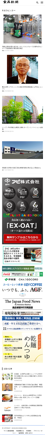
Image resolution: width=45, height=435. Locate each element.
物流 (3, 50)
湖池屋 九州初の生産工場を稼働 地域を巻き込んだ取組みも (21, 168)
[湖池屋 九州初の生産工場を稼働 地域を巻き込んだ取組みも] (22, 150)
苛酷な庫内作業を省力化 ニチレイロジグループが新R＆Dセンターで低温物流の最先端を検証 (22, 47)
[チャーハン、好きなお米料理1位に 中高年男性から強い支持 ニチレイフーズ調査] (7, 398)
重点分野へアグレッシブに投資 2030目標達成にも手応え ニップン (22, 88)
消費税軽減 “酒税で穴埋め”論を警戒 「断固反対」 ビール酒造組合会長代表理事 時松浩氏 (28, 387)
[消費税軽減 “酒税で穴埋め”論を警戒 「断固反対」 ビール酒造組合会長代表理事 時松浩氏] (7, 387)
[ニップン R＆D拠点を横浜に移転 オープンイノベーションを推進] (22, 109)
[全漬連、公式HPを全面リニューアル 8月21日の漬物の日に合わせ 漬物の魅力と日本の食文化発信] (7, 376)
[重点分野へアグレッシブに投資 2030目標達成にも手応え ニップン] (22, 69)
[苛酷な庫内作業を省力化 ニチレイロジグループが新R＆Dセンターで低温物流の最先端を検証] (22, 29)
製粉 (3, 90)
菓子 (3, 169)
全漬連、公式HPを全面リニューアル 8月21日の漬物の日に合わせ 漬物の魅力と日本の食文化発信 (28, 376)
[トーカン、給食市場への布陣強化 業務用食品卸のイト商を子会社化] (7, 408)
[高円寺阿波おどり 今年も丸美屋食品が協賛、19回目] (7, 418)
